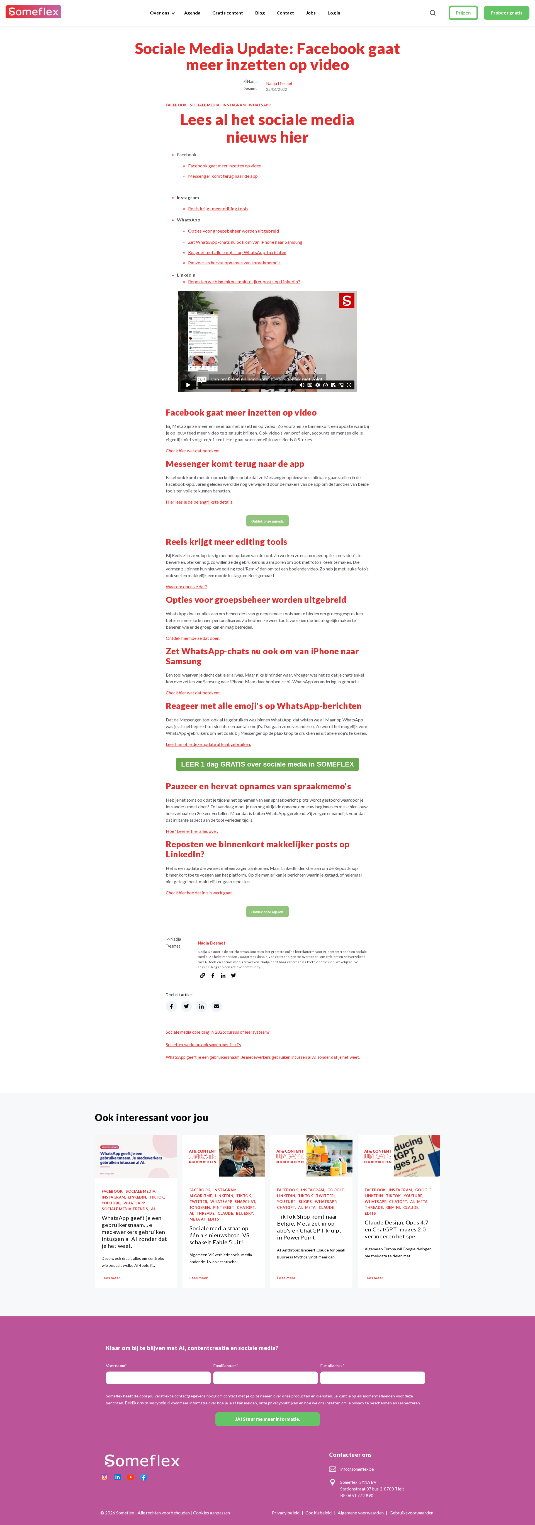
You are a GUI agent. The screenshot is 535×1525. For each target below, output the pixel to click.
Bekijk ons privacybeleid (147, 1402)
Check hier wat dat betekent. (193, 450)
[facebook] (212, 976)
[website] (202, 976)
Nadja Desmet (279, 83)
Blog (260, 12)
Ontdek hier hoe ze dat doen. (193, 638)
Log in (334, 12)
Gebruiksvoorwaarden (411, 1512)
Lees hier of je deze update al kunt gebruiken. (208, 744)
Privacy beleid (286, 1512)
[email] (216, 1006)
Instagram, (235, 105)
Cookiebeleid (318, 1512)
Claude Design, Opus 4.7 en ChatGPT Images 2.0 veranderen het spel (397, 1229)
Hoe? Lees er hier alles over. (192, 831)
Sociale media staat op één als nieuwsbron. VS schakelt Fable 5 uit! (219, 1235)
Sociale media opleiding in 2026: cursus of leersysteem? (218, 1031)
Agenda (192, 12)
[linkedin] (223, 976)
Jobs (311, 12)
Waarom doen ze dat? (186, 586)
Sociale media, (205, 105)
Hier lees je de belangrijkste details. (199, 501)
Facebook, (177, 105)
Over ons (159, 12)
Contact (285, 12)
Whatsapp (260, 105)
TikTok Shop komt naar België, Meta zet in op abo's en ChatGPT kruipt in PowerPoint (309, 1227)
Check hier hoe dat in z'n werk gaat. (199, 892)
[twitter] (233, 976)
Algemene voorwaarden (361, 1512)
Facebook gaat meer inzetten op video (224, 165)
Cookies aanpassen (211, 1512)
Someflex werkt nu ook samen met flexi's (203, 1044)
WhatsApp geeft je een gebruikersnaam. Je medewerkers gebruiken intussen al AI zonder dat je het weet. (263, 1057)
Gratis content (227, 12)
